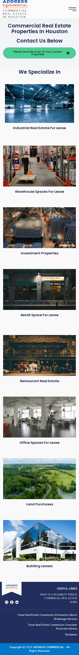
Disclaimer (71, 634)
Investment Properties (39, 253)
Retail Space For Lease (39, 315)
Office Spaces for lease (39, 442)
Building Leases (39, 566)
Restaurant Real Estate (39, 381)
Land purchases (39, 504)
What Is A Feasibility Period (58, 594)
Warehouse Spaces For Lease (39, 191)
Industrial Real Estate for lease (39, 128)
